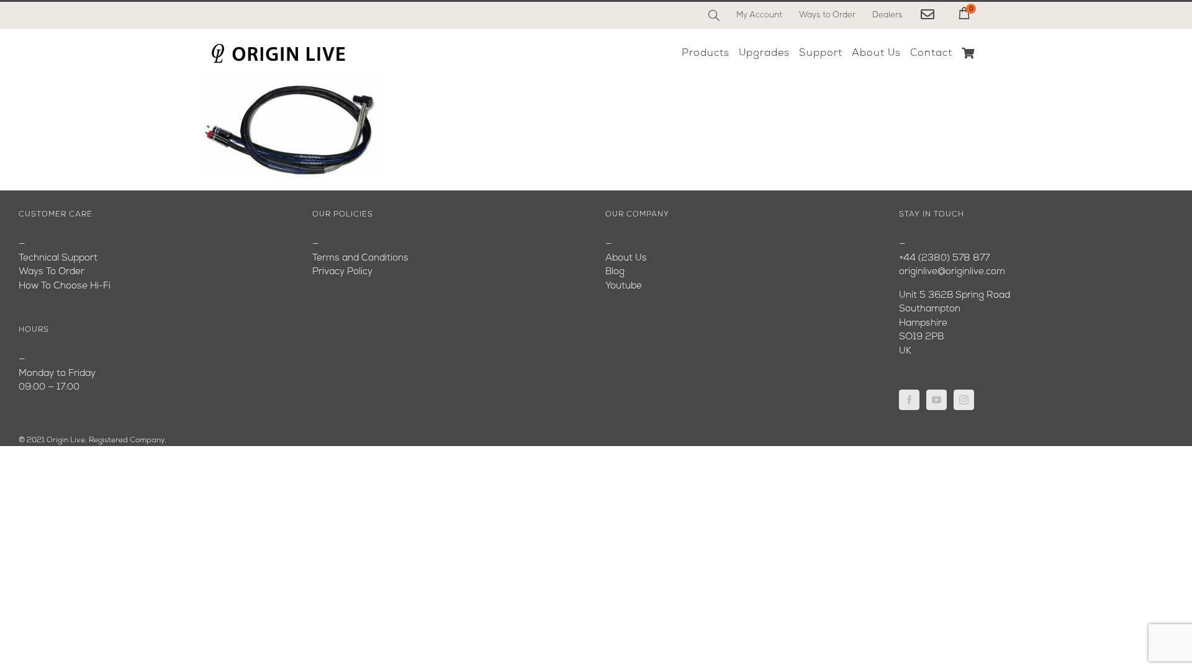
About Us (626, 258)
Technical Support (58, 258)
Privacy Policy (342, 272)
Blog (615, 272)
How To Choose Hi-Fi (65, 286)
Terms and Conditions (360, 258)
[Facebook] (909, 400)
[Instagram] (964, 400)
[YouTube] (936, 400)
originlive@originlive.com (952, 272)
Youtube (623, 286)
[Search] (714, 15)
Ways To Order (51, 272)
